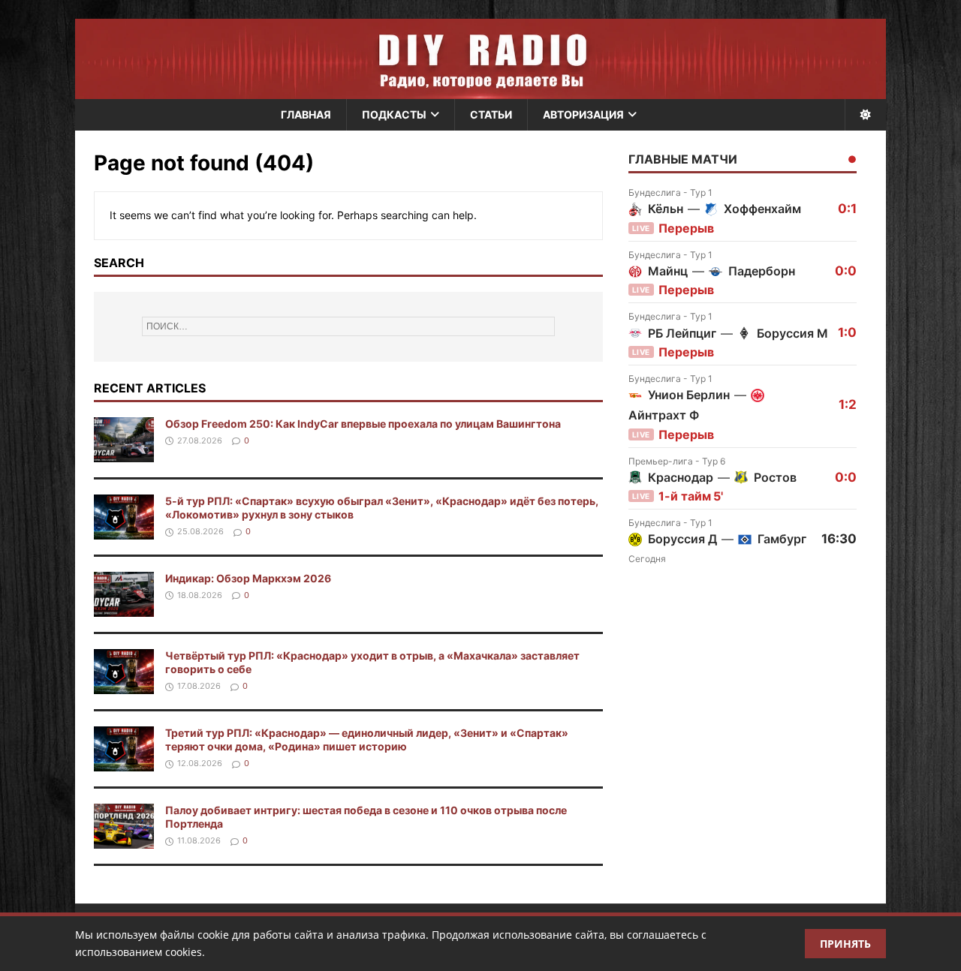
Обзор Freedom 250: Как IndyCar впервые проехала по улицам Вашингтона (363, 423)
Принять (845, 943)
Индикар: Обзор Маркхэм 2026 (248, 578)
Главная (306, 114)
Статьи (491, 114)
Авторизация (583, 114)
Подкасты (394, 114)
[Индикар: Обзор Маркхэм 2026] (124, 608)
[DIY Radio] (480, 59)
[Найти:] (348, 326)
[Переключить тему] (865, 115)
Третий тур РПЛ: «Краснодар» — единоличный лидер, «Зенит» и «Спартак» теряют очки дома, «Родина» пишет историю (366, 739)
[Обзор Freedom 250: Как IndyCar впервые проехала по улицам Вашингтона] (124, 453)
